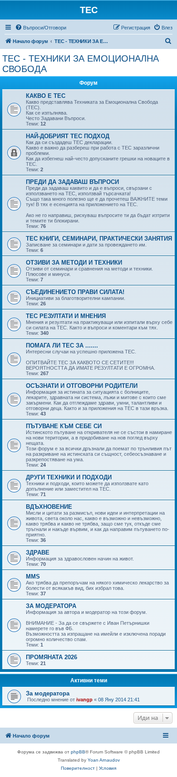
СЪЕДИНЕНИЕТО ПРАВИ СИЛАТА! (75, 292)
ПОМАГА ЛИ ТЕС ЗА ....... (62, 345)
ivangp (84, 699)
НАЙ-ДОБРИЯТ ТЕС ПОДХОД (67, 136)
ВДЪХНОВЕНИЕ (49, 506)
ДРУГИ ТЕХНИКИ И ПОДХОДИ (69, 477)
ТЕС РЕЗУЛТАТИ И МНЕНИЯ (66, 316)
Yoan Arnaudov (104, 760)
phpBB (78, 751)
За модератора (47, 693)
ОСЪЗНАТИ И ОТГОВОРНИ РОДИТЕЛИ (82, 385)
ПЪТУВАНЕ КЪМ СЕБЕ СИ (64, 426)
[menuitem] (40, 27)
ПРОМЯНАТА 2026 (51, 657)
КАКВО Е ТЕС (45, 95)
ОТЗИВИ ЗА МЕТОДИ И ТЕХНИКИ (74, 262)
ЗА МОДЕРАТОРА (51, 606)
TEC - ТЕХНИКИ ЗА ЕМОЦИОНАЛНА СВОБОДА (80, 63)
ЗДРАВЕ (37, 552)
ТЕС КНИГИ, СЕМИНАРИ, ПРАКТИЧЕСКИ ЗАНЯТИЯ (99, 238)
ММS (33, 576)
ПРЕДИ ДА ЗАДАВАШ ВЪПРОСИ (72, 182)
